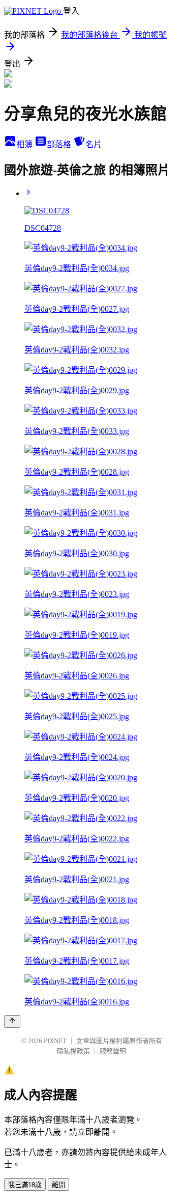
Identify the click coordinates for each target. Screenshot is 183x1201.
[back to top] (12, 1021)
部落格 (60, 144)
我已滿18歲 (25, 1185)
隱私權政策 (73, 1051)
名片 (93, 144)
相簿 (25, 144)
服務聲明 (113, 1051)
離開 (58, 1185)
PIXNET (55, 1041)
